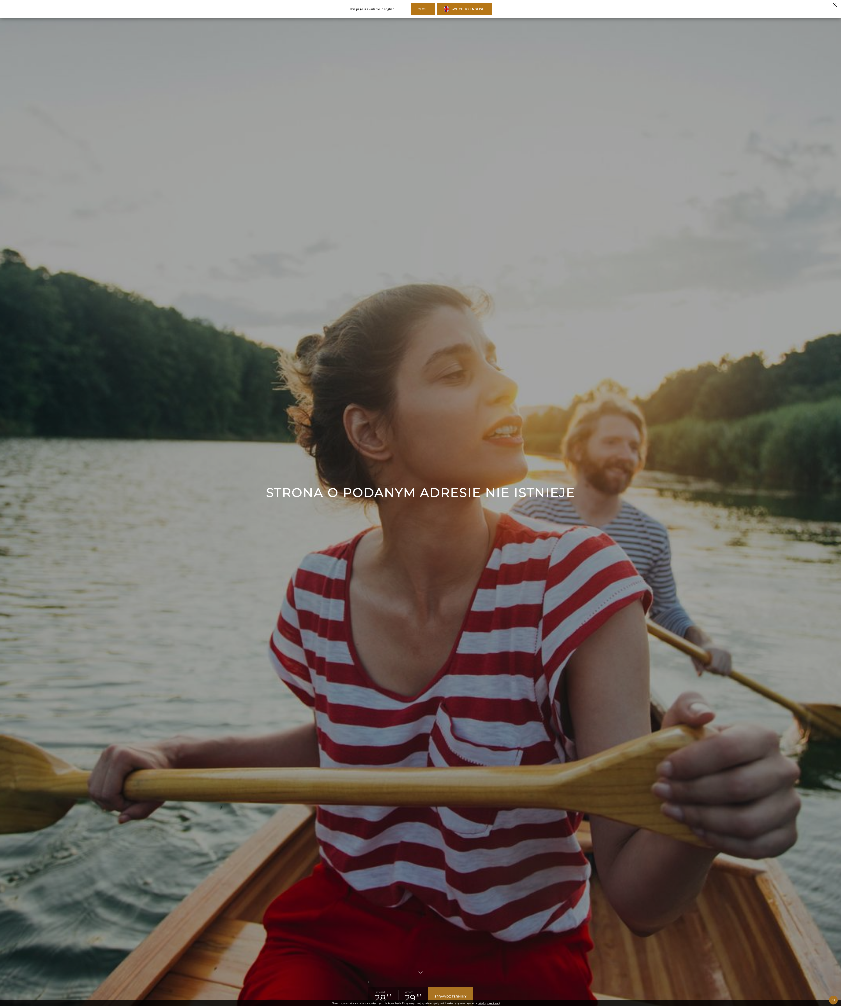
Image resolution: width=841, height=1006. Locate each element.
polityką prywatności (489, 1003)
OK (833, 1000)
